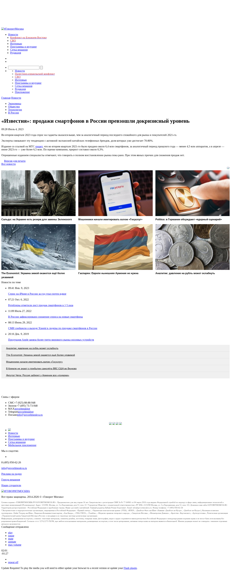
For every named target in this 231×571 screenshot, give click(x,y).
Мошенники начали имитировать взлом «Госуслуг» (34, 361)
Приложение (22, 92)
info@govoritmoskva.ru (30, 414)
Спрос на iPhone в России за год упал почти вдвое (37, 293)
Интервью (16, 43)
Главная (5, 97)
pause (11, 535)
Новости (13, 34)
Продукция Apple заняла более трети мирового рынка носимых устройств (51, 339)
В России (13, 112)
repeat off (13, 562)
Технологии (15, 109)
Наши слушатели (11, 485)
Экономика (14, 103)
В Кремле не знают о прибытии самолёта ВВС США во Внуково (41, 368)
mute (10, 538)
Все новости (8, 164)
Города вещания (10, 479)
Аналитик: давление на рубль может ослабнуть (32, 348)
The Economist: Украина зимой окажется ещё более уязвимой (40, 355)
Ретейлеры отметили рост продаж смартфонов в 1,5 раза (40, 305)
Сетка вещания (19, 49)
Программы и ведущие (23, 46)
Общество (14, 106)
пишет (39, 146)
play (10, 532)
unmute (12, 541)
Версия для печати (15, 161)
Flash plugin (130, 568)
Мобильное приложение (22, 445)
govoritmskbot (22, 408)
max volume (14, 544)
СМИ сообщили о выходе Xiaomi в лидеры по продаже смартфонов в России (52, 328)
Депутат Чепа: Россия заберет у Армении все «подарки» (37, 375)
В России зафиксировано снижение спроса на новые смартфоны (45, 316)
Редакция (15, 52)
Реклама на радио (11, 473)
